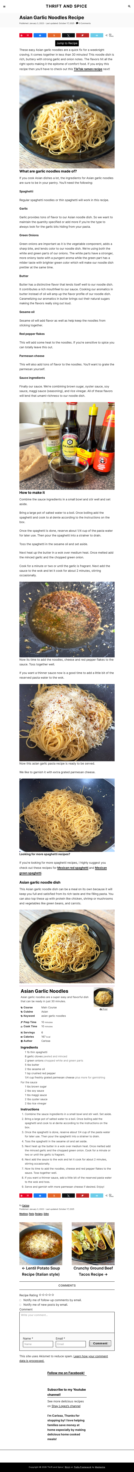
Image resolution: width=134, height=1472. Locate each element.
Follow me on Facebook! (66, 1373)
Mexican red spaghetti (72, 867)
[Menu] (4, 6)
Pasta (31, 1213)
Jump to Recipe (67, 43)
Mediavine (100, 1467)
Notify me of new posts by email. (45, 1304)
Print (104, 1009)
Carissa (25, 1205)
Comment (26, 1309)
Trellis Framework (82, 1467)
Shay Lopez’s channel (66, 1406)
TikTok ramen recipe (88, 69)
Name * (28, 1338)
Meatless (23, 1213)
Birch (67, 1467)
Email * (60, 1338)
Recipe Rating (28, 1295)
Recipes (39, 1213)
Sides (46, 1213)
